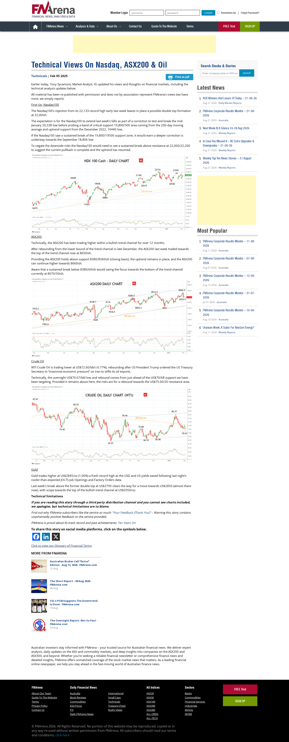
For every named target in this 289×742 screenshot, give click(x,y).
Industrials (191, 706)
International (115, 693)
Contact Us (135, 26)
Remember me (228, 12)
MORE (188, 714)
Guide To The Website (164, 26)
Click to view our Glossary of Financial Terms (61, 546)
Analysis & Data (85, 26)
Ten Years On (127, 523)
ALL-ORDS (152, 714)
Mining (189, 710)
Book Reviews (78, 697)
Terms (190, 26)
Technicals (39, 76)
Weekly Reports (227, 133)
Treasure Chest (117, 706)
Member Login (119, 13)
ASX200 (150, 706)
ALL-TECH (152, 718)
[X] (56, 537)
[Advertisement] (145, 44)
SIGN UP (250, 26)
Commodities (78, 701)
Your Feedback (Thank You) (131, 512)
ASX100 (150, 701)
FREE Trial (229, 26)
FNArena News (55, 26)
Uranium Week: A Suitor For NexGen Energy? (228, 327)
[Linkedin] (46, 537)
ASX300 (150, 710)
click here (62, 735)
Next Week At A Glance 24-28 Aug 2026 (226, 128)
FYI (72, 710)
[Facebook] (36, 537)
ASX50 (150, 697)
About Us (111, 26)
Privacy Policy (40, 706)
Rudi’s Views (115, 710)
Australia (223, 120)
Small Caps (114, 697)
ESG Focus (76, 706)
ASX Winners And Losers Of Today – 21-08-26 (230, 98)
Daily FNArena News (82, 714)
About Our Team (41, 693)
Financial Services (195, 701)
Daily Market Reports (230, 103)
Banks (188, 693)
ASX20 (150, 693)
